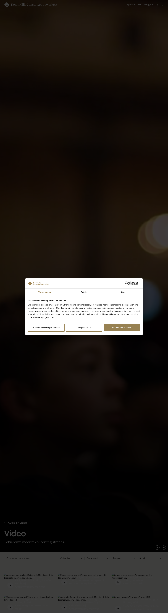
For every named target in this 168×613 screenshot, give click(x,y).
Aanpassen (82, 328)
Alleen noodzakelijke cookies (46, 328)
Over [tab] (123, 292)
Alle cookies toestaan (122, 328)
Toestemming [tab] (44, 292)
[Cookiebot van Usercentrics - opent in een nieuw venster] (128, 283)
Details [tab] (84, 292)
